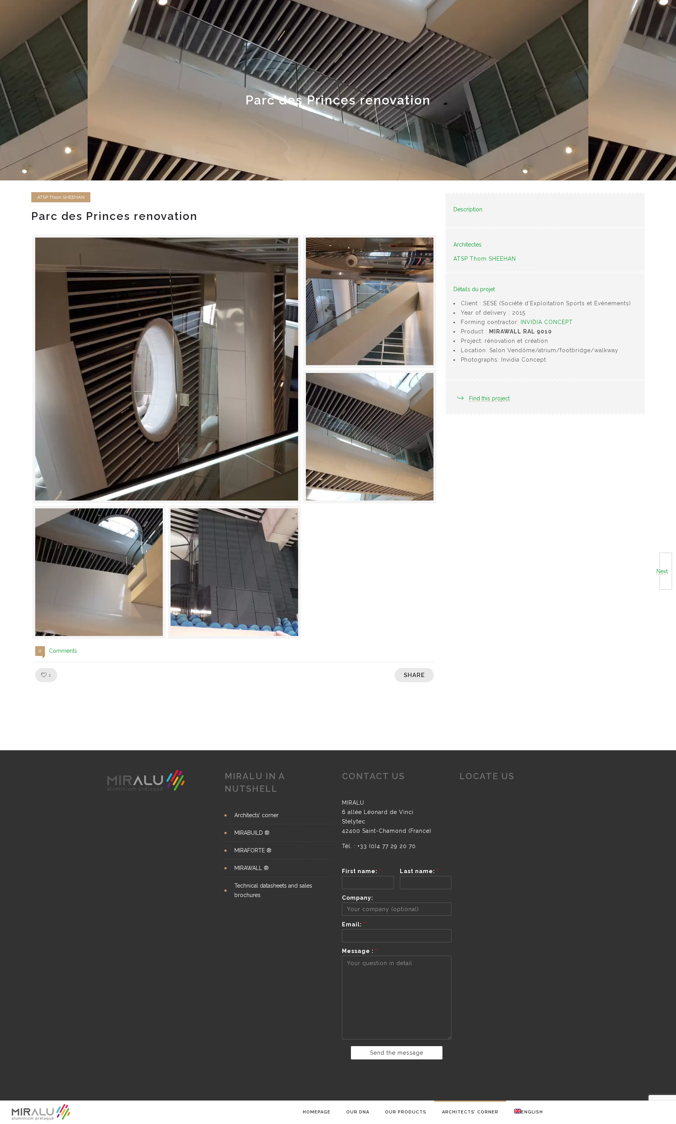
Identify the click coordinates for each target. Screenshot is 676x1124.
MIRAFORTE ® (252, 850)
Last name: (419, 871)
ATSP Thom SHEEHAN (484, 259)
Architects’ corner (470, 1112)
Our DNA (357, 1112)
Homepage (317, 1112)
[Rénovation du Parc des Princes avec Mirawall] (166, 369)
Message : (360, 951)
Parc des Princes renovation (114, 216)
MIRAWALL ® (251, 868)
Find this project (489, 398)
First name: (361, 871)
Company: (357, 898)
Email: (354, 924)
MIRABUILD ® (252, 833)
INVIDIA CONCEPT (547, 322)
